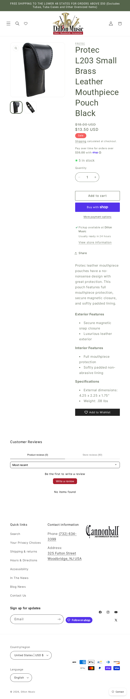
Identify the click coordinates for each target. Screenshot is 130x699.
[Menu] (8, 23)
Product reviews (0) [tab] (37, 454)
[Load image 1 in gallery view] (16, 107)
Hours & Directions (23, 560)
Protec (80, 43)
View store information (95, 242)
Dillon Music (28, 691)
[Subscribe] (59, 619)
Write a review (65, 481)
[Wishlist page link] (25, 23)
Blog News (18, 586)
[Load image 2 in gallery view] (30, 107)
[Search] (17, 23)
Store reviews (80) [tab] (92, 454)
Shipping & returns (23, 551)
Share (83, 253)
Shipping (80, 141)
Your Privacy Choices (25, 542)
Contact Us (18, 595)
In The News (19, 578)
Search (15, 534)
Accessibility (19, 569)
